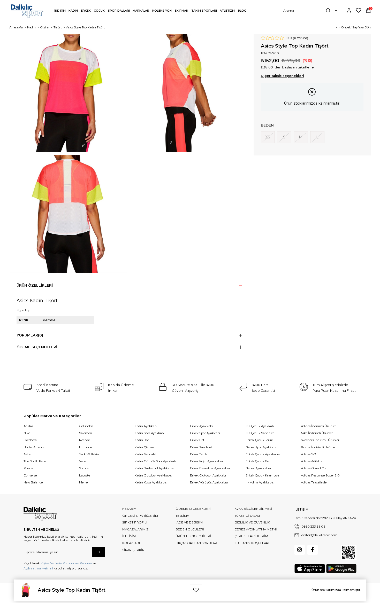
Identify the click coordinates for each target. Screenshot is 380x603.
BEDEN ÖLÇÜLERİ (190, 529)
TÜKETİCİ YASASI (247, 516)
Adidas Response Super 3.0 (320, 475)
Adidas (28, 426)
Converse (30, 475)
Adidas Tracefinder (314, 482)
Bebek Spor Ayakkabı (261, 447)
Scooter (84, 468)
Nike (27, 433)
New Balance (33, 482)
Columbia (86, 426)
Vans (82, 461)
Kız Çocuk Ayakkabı (260, 426)
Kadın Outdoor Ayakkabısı (153, 475)
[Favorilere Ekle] (196, 590)
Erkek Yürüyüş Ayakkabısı (209, 482)
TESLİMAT (183, 516)
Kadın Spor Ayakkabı (149, 433)
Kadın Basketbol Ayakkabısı (154, 468)
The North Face (35, 461)
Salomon (85, 433)
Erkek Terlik (198, 454)
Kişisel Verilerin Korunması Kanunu (66, 563)
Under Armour (34, 447)
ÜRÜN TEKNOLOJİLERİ (193, 536)
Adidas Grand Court (315, 468)
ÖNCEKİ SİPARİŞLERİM (140, 516)
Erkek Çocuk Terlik (259, 440)
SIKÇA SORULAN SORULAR (196, 543)
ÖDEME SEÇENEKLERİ (193, 509)
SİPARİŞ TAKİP (133, 550)
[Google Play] (341, 568)
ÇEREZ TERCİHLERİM (251, 536)
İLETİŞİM (129, 536)
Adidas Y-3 (308, 454)
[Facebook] (312, 550)
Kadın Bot (141, 440)
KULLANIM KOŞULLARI (251, 543)
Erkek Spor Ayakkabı (205, 433)
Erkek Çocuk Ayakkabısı (263, 454)
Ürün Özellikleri (35, 285)
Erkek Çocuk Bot (258, 461)
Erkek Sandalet (201, 447)
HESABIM (129, 509)
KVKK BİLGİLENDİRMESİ (253, 509)
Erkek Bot (197, 440)
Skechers (30, 440)
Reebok (84, 440)
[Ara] (328, 10)
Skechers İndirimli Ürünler (320, 440)
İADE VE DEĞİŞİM (189, 522)
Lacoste (84, 475)
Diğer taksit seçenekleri (282, 76)
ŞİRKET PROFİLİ (134, 522)
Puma (28, 468)
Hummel (86, 447)
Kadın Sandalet (145, 454)
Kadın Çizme (144, 447)
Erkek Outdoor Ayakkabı (208, 475)
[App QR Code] (348, 552)
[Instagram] (299, 550)
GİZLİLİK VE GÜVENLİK (252, 522)
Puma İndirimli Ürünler (318, 447)
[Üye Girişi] (349, 10)
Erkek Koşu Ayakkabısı (206, 461)
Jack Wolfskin (89, 454)
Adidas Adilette (311, 461)
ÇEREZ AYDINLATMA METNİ (255, 529)
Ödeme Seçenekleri (37, 347)
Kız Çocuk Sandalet (260, 433)
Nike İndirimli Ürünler (317, 433)
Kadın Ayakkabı (145, 426)
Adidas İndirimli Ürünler (318, 426)
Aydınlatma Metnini (38, 568)
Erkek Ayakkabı (201, 426)
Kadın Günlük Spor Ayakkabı (155, 461)
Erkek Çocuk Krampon (262, 475)
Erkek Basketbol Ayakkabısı (210, 468)
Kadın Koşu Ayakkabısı (150, 482)
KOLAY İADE (131, 543)
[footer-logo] (40, 514)
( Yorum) (300, 38)
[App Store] (309, 568)
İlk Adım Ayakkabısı (260, 482)
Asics (27, 454)
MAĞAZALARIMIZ (135, 529)
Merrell (84, 482)
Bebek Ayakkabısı (258, 468)
